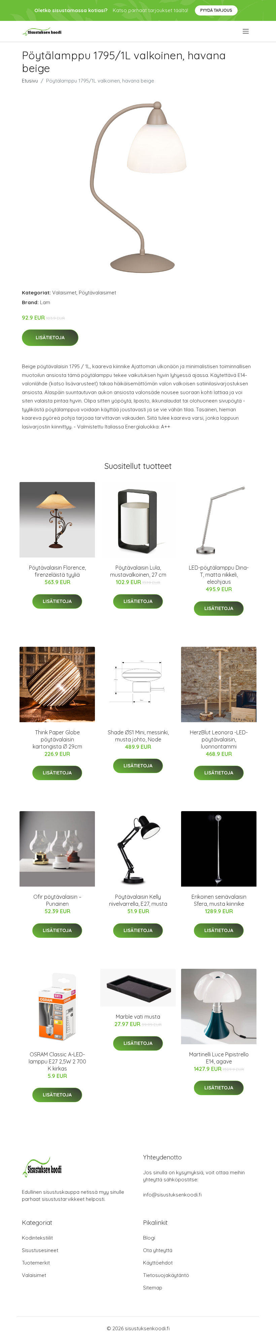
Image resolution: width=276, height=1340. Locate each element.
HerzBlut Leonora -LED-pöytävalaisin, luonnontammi (219, 739)
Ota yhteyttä (157, 1250)
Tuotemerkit (36, 1262)
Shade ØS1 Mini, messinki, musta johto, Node (138, 736)
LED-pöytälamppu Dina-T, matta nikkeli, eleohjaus (219, 574)
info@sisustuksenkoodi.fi (172, 1194)
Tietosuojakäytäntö (166, 1275)
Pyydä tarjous (216, 10)
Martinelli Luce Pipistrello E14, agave (219, 1058)
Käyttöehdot (158, 1262)
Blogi (149, 1238)
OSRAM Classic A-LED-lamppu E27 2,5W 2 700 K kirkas (57, 1061)
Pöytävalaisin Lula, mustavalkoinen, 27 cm (138, 571)
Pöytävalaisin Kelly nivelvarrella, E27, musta (138, 900)
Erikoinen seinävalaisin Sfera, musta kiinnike (219, 900)
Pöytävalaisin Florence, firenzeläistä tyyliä (57, 571)
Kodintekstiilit (37, 1238)
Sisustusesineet (40, 1250)
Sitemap (152, 1287)
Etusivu (30, 80)
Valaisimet (64, 292)
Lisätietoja (50, 337)
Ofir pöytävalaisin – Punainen (57, 900)
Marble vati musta (138, 1016)
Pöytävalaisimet (97, 292)
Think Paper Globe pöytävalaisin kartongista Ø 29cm (57, 739)
